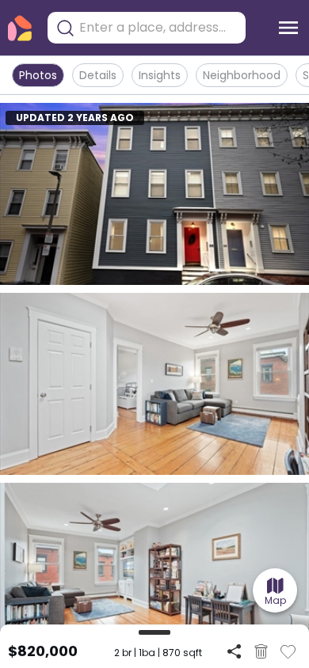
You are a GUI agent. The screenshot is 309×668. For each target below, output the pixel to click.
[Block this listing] (261, 651)
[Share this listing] (234, 651)
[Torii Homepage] (20, 28)
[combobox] (158, 27)
